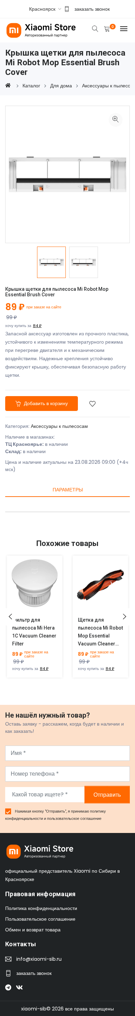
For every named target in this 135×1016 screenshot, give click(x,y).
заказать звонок (92, 9)
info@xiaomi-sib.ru (39, 959)
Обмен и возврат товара (33, 929)
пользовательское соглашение (74, 818)
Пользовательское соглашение (40, 919)
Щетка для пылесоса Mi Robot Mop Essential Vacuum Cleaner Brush (100, 635)
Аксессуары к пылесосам (59, 426)
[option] (51, 262)
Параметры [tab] (68, 489)
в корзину (26, 588)
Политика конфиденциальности (41, 908)
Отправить (107, 794)
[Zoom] (116, 120)
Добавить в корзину (45, 403)
